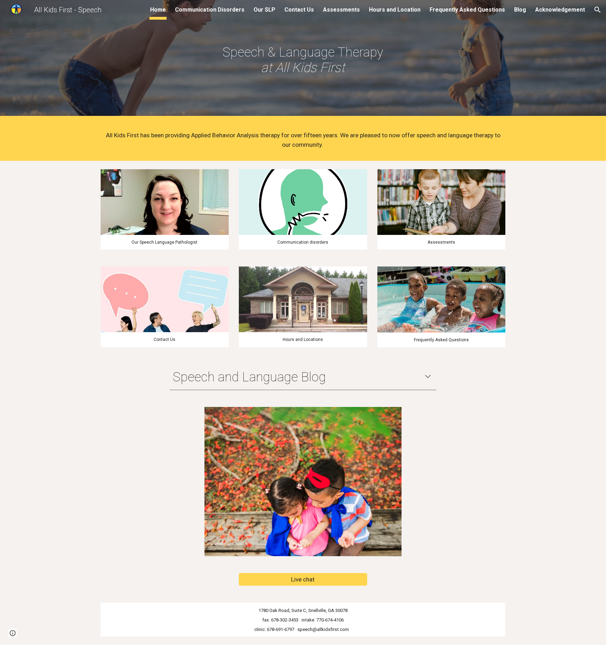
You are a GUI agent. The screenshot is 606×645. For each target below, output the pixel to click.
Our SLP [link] (264, 9)
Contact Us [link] (299, 9)
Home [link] (158, 9)
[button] (597, 9)
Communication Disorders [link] (209, 9)
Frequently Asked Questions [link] (467, 9)
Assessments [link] (341, 9)
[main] (303, 59)
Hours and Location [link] (394, 9)
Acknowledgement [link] (560, 9)
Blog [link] (520, 9)
